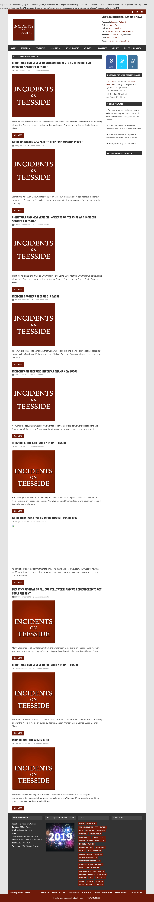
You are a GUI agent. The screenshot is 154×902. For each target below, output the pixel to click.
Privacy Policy (121, 893)
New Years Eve (98, 871)
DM (110, 25)
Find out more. (77, 898)
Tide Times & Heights (132, 48)
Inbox (113, 22)
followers (100, 847)
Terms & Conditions (103, 893)
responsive (101, 874)
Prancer (82, 874)
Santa (91, 878)
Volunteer (88, 48)
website (100, 885)
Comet (95, 837)
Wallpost (122, 22)
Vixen (81, 885)
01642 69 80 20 (115, 34)
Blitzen (103, 827)
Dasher (90, 841)
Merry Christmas (86, 864)
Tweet (117, 25)
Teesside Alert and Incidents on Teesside (39, 443)
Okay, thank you (93, 898)
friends (82, 851)
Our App (115, 48)
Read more (18, 135)
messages (99, 864)
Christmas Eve (84, 837)
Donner (82, 844)
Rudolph (82, 878)
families (91, 844)
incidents (98, 854)
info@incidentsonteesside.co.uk (121, 31)
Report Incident (115, 28)
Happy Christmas (94, 851)
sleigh (81, 881)
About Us (24, 48)
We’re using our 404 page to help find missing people (47, 142)
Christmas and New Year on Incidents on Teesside (45, 665)
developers (100, 841)
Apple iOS (110, 41)
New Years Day (85, 871)
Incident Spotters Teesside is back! (35, 296)
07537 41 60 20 (113, 37)
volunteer (90, 885)
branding (101, 831)
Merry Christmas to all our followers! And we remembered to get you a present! (56, 591)
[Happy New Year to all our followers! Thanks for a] (60, 837)
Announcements (42, 70)
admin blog (91, 824)
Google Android (122, 41)
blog (81, 831)
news (87, 868)
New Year (95, 868)
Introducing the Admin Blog (30, 740)
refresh (91, 874)
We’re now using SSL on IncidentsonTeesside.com (44, 518)
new (81, 868)
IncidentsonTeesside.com (89, 861)
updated (90, 881)
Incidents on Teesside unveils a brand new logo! (44, 371)
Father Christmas (86, 847)
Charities (54, 48)
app (96, 827)
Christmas (83, 834)
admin (81, 824)
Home (13, 48)
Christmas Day (95, 834)
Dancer (82, 841)
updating (99, 881)
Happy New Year (85, 854)
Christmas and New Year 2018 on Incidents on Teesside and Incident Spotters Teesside (51, 65)
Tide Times (110, 81)
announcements (86, 827)
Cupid (102, 837)
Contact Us (40, 48)
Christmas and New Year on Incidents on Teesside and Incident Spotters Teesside (54, 219)
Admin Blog (102, 48)
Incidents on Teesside (88, 858)
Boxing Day (90, 831)
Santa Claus (100, 878)
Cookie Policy (136, 893)
